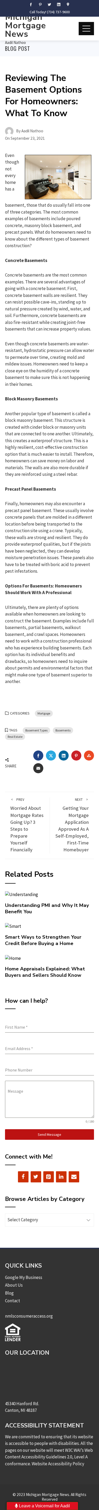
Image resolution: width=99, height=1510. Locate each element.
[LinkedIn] (61, 1176)
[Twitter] (36, 1176)
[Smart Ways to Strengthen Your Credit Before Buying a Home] (13, 926)
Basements (62, 730)
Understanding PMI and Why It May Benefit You (47, 908)
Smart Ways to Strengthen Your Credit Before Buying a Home (43, 940)
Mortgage (43, 713)
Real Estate (15, 737)
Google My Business (23, 1277)
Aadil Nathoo (15, 42)
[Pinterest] (48, 1176)
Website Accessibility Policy (58, 1464)
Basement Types (36, 730)
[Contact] (74, 1176)
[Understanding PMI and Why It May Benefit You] (21, 894)
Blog (9, 1293)
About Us (14, 1285)
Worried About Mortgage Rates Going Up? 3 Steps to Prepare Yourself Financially (27, 825)
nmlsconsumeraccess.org (29, 1316)
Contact (12, 1301)
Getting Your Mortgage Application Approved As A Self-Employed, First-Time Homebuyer (72, 825)
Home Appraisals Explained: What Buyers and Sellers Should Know (45, 972)
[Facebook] (23, 1176)
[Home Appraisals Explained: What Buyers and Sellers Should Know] (13, 958)
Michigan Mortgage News (25, 25)
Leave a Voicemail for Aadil (44, 1506)
